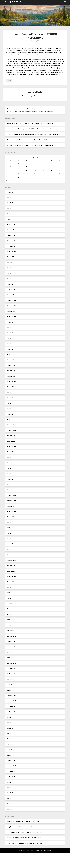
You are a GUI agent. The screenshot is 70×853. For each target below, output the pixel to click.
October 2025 (11, 246)
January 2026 (10, 230)
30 (18, 177)
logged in (32, 96)
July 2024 (9, 327)
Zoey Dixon (10, 827)
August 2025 (10, 257)
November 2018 (11, 641)
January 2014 (10, 690)
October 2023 (11, 376)
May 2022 (9, 468)
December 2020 (11, 560)
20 (51, 170)
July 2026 (9, 197)
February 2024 (11, 354)
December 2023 (11, 365)
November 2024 (11, 306)
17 (26, 170)
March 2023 (10, 414)
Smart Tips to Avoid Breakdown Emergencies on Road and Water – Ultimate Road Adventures (33, 134)
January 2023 (10, 425)
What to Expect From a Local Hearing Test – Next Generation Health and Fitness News (31, 145)
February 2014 (11, 685)
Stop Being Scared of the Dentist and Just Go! (31, 832)
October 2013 (11, 706)
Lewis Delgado (11, 832)
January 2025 (10, 295)
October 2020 (11, 571)
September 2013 (11, 712)
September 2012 (11, 777)
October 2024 (11, 311)
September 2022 (11, 446)
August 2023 (10, 387)
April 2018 (9, 652)
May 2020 (9, 598)
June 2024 (10, 333)
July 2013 (9, 723)
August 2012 (10, 782)
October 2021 (11, 506)
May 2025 (9, 273)
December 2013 (11, 695)
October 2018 (11, 647)
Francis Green (11, 821)
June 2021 (10, 528)
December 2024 (11, 300)
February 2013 (11, 750)
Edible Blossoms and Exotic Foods (25, 827)
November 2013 (11, 701)
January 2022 (10, 490)
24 (26, 174)
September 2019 (11, 609)
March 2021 (10, 544)
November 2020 (11, 566)
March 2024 (10, 349)
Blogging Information (13, 1)
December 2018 (11, 636)
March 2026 (10, 219)
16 (18, 170)
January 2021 (10, 555)
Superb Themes (46, 850)
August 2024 (10, 322)
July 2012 (9, 787)
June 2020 (10, 593)
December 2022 (11, 430)
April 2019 (9, 614)
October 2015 (11, 668)
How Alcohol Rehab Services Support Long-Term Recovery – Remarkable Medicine (30, 123)
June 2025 (10, 268)
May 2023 (9, 403)
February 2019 (11, 625)
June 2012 (10, 793)
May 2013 (9, 733)
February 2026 (11, 224)
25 (35, 174)
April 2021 (9, 538)
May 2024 (9, 338)
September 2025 (11, 251)
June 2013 (10, 728)
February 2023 (11, 419)
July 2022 (9, 457)
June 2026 (10, 203)
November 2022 (11, 436)
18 (35, 170)
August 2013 (10, 717)
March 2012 (10, 809)
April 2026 (9, 214)
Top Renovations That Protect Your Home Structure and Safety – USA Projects (29, 140)
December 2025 (11, 235)
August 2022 (10, 452)
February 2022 (11, 484)
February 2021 (11, 549)
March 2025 (10, 284)
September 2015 (11, 674)
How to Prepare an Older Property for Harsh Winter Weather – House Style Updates (31, 129)
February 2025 (11, 289)
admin (43, 41)
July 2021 (9, 522)
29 (10, 177)
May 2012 (9, 798)
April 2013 (9, 739)
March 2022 (10, 479)
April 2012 (9, 804)
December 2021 (11, 495)
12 (43, 167)
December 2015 (11, 663)
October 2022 (11, 441)
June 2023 (10, 398)
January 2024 (10, 360)
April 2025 (9, 279)
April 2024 (9, 343)
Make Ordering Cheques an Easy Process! (28, 821)
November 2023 (11, 371)
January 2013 (10, 755)
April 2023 (9, 408)
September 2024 (11, 316)
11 (35, 167)
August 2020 (10, 582)
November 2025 (11, 241)
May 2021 (9, 533)
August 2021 (10, 517)
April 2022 (9, 473)
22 (10, 174)
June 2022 (10, 463)
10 (26, 167)
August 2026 (10, 192)
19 (43, 170)
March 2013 (10, 744)
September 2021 (11, 511)
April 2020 (9, 603)
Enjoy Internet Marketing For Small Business (28, 838)
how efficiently (18, 66)
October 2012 (11, 771)
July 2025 (9, 262)
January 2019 (10, 630)
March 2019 (10, 620)
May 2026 (9, 208)
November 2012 (11, 766)
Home (9, 81)
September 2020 (11, 576)
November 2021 (11, 500)
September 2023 (11, 381)
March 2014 (10, 679)
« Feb (7, 180)
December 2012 (11, 760)
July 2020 (9, 587)
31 (26, 177)
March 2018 (10, 658)
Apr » (11, 180)
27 (51, 174)
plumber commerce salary (21, 59)
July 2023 (9, 392)
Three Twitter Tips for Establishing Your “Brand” (30, 843)
